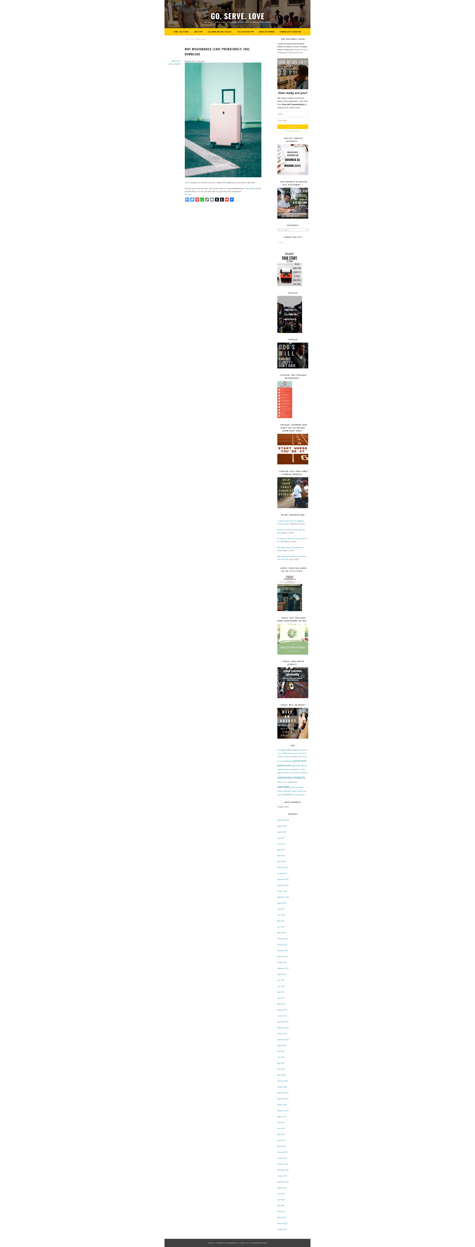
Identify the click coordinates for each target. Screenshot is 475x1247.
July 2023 (281, 837)
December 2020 (283, 1021)
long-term (295, 769)
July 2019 (280, 1122)
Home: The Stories (181, 31)
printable (279, 791)
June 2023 (281, 843)
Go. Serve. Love (237, 15)
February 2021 (282, 1009)
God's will (304, 765)
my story (285, 782)
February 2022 (282, 938)
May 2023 (281, 849)
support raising (297, 791)
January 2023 (282, 873)
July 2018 (280, 1193)
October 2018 (282, 1175)
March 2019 (281, 1146)
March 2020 (281, 1074)
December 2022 (283, 879)
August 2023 (282, 831)
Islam (286, 769)
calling (284, 753)
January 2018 (282, 1229)
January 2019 (282, 1157)
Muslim (279, 782)
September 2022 (283, 897)
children (289, 753)
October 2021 (282, 962)
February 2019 (282, 1152)
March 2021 (281, 1003)
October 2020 (282, 1033)
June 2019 (281, 1128)
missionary (284, 777)
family (304, 756)
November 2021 (282, 956)
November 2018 (283, 1169)
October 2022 (282, 891)
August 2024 (282, 825)
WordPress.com (260, 1243)
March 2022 (281, 932)
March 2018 (281, 1217)
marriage (302, 769)
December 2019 (282, 1092)
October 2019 (282, 1104)
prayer (300, 787)
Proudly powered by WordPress (222, 1243)
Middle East (280, 773)
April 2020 (281, 1068)
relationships (287, 790)
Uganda (279, 794)
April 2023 (281, 855)
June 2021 (281, 986)
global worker (284, 765)
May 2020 (281, 1063)
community (295, 753)
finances (282, 761)
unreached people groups (298, 795)
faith (300, 756)
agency (284, 749)
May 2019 (280, 1134)
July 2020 (281, 1051)
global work (299, 760)
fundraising (288, 760)
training (304, 791)
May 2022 (281, 920)
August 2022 (282, 902)
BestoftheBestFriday (296, 750)
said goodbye (250, 188)
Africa (279, 749)
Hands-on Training (267, 31)
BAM (288, 750)
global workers (296, 765)
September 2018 (283, 1181)
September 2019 (283, 1110)
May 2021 (280, 991)
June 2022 (281, 914)
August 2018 (281, 1187)
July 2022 (281, 908)
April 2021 (281, 997)
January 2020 (282, 1086)
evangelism (294, 756)
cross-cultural (302, 753)
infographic (280, 769)
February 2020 (282, 1080)
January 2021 (282, 1015)
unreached (287, 794)
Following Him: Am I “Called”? (220, 31)
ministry (286, 772)
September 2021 (283, 968)
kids (290, 769)
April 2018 (281, 1211)
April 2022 (281, 926)
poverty (292, 787)
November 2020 (283, 1027)
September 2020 (283, 1039)
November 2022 (283, 885)
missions (299, 777)
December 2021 (282, 950)
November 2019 (283, 1098)
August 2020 (282, 1045)
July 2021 (280, 980)
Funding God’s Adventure (290, 31)
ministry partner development (299, 772)
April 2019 (281, 1140)
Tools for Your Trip (245, 31)
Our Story (198, 31)
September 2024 (283, 819)
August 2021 (281, 974)
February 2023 (282, 867)
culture (280, 756)
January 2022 (282, 944)
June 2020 (281, 1057)
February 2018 (282, 1223)
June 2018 (281, 1199)
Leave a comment (174, 64)
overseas (283, 786)
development (287, 756)
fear (278, 761)
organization (292, 781)
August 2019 (281, 1116)
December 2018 (282, 1163)
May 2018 (280, 1205)
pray (296, 787)
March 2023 (281, 861)
